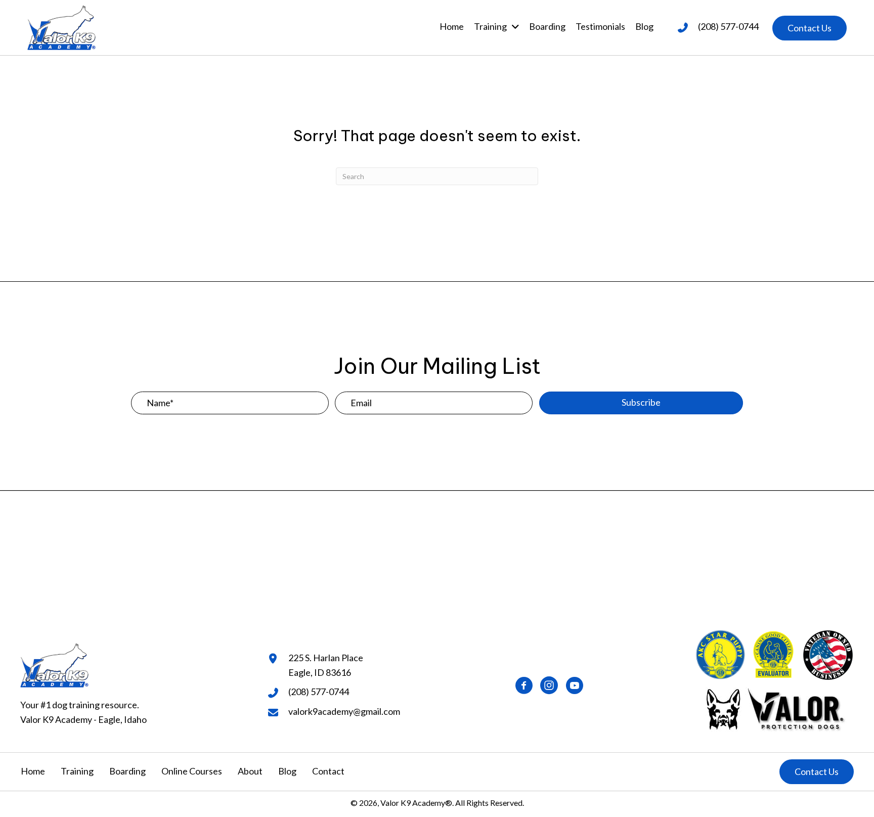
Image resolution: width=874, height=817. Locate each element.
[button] (809, 28)
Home (33, 771)
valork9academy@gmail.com (344, 711)
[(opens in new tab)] (774, 707)
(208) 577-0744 (728, 26)
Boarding (127, 771)
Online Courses (191, 771)
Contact (328, 771)
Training (77, 771)
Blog (287, 771)
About (250, 771)
